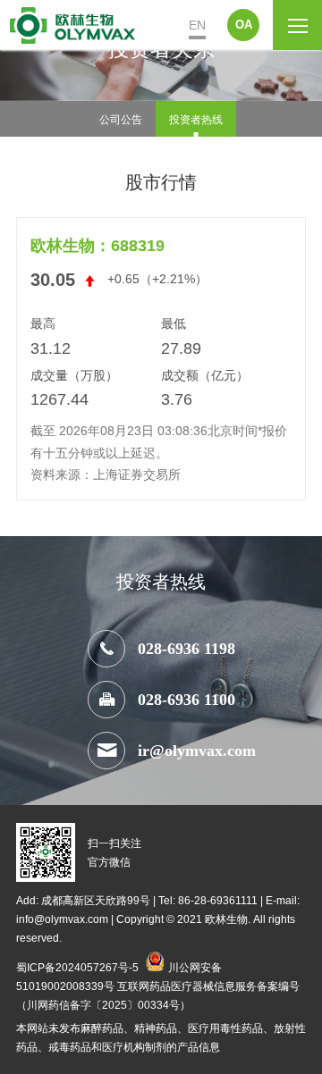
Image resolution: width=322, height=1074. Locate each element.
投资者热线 (196, 118)
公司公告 (120, 118)
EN (197, 25)
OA (243, 24)
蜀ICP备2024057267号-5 (77, 966)
